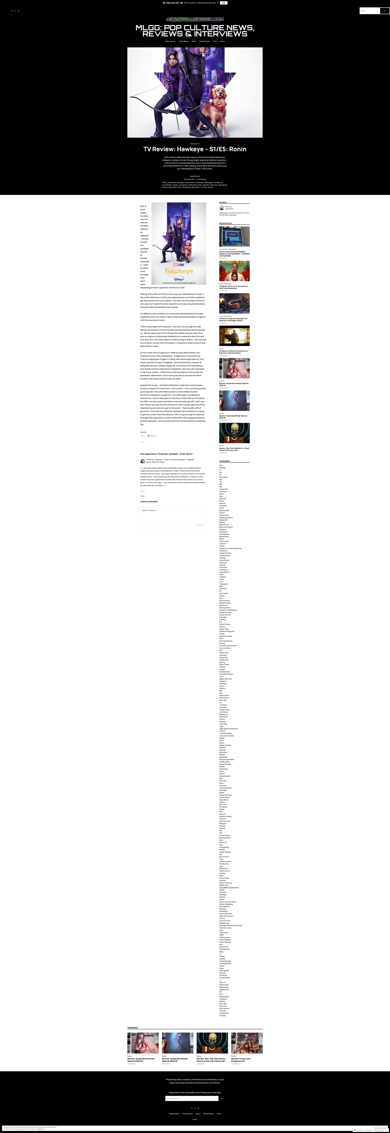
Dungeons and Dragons (228, 610)
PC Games (223, 807)
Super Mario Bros (225, 913)
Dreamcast (223, 605)
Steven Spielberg (226, 904)
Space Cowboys (225, 883)
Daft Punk (223, 588)
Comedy (222, 558)
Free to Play (223, 652)
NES (221, 778)
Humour (222, 688)
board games (224, 534)
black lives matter (226, 527)
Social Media (224, 878)
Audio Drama (224, 515)
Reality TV (223, 842)
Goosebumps (224, 672)
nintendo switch (225, 788)
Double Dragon (225, 603)
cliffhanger (208, 182)
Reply (142, 496)
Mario (221, 740)
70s (220, 482)
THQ (221, 930)
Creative (222, 577)
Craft (221, 574)
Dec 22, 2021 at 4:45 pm (155, 462)
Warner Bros (224, 985)
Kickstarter (223, 717)
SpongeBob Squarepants (229, 887)
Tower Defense (225, 942)
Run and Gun (224, 856)
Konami (222, 719)
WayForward (224, 987)
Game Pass (223, 657)
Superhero (195, 187)
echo (200, 185)
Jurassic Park (224, 709)
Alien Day (222, 498)
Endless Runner (225, 612)
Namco (222, 773)
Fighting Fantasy (225, 636)
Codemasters (224, 555)
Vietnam (222, 973)
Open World (223, 800)
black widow (190, 182)
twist (205, 187)
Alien (221, 496)
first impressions (225, 641)
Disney (222, 596)
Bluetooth (223, 532)
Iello (221, 693)
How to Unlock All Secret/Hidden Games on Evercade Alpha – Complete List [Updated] (234, 254)
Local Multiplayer (225, 733)
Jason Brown (195, 176)
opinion (222, 802)
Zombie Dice (224, 1013)
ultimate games (225, 961)
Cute (221, 581)
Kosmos (222, 721)
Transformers (224, 949)
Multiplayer (223, 769)
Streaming (186, 187)
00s (220, 465)
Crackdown (223, 570)
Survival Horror (225, 920)
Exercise (222, 619)
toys (221, 944)
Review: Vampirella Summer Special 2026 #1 (234, 384)
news (221, 783)
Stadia (221, 890)
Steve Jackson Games (227, 902)
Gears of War (224, 664)
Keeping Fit (223, 714)
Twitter (222, 956)
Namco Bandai (224, 776)
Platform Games (225, 816)
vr (220, 980)
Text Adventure (225, 928)
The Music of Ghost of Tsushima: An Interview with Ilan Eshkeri (233, 352)
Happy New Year (225, 679)
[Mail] (12, 11)
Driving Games (224, 607)
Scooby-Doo (224, 864)
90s (220, 486)
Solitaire (222, 880)
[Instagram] (18, 11)
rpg (220, 854)
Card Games (224, 541)
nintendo (222, 785)
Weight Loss (224, 989)
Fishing (222, 643)
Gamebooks (224, 660)
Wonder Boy (224, 996)
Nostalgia (223, 790)
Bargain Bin (223, 520)
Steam (221, 899)
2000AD (222, 468)
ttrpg (221, 951)
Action (164, 182)
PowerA (222, 826)
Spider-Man (223, 885)
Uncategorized (225, 963)
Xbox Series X (224, 1008)
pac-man (222, 804)
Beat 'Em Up (224, 524)
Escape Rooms (225, 615)
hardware (222, 683)
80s (220, 484)
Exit (220, 622)
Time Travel (223, 932)
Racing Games (224, 838)
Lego (221, 726)
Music (221, 284)
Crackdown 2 (224, 572)
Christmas (199, 182)
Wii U (221, 994)
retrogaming (223, 249)
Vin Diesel (223, 975)
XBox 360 (222, 1004)
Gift (223, 3)
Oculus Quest (224, 797)
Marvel (164, 187)
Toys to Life (223, 947)
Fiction (222, 634)
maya (170, 187)
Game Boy (223, 655)
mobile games (224, 762)
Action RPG (223, 489)
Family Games (224, 624)
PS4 (220, 833)
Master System (225, 745)
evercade (223, 617)
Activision (223, 491)
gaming (222, 662)
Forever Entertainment (228, 645)
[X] (15, 11)
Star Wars (223, 894)
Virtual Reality (224, 977)
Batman (222, 522)
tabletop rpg (224, 923)
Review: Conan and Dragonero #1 (240, 1059)
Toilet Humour (224, 937)
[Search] (384, 11)
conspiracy (183, 185)
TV (198, 144)
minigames (223, 757)
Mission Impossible (226, 759)
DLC (221, 598)
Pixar (221, 811)
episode (206, 185)
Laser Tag (223, 724)
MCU (175, 187)
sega (221, 866)
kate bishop (222, 185)
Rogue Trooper (225, 852)
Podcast (222, 819)
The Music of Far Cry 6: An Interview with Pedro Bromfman (233, 287)
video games (232, 249)
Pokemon (223, 823)
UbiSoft (222, 959)
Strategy (222, 909)
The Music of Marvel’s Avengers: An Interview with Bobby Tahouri (233, 320)
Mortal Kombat (225, 764)
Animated (223, 505)
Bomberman (224, 536)
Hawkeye (213, 185)
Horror (221, 686)
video (221, 968)
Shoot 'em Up (224, 871)
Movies (222, 766)
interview (223, 700)
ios (220, 702)
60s (220, 479)
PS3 (220, 830)
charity (222, 546)
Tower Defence (225, 940)
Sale (221, 859)
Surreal (222, 918)
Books (221, 539)
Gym (221, 676)
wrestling (223, 999)
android (222, 503)
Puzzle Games (224, 835)
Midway (222, 754)
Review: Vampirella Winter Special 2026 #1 (233, 417)
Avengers (180, 182)
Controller (223, 567)
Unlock (222, 966)
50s (220, 472)
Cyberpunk (223, 584)
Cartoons (223, 543)
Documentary (224, 600)
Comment (199, 525)
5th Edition (223, 477)
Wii (220, 992)
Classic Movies (225, 553)
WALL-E (222, 982)
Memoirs (222, 747)
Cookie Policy (40, 1129)
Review (193, 144)
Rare (221, 840)
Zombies (222, 1015)
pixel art (222, 814)
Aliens (221, 501)
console (222, 565)
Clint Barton (218, 182)
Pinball (221, 809)
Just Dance (223, 712)
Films (221, 638)
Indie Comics (224, 695)
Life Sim (222, 731)
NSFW (221, 792)
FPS (220, 650)
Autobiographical (226, 517)
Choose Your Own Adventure (230, 548)
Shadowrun (223, 868)
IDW (220, 690)
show (179, 187)
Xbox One (223, 1006)
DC (220, 591)
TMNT (221, 935)
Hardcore (222, 681)
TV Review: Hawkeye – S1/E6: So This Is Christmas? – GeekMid (170, 459)
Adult (221, 494)
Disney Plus (192, 185)
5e (220, 475)
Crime (221, 579)
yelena (210, 187)
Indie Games (224, 698)
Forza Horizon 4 (225, 648)
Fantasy (222, 626)
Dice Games (223, 593)
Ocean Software (225, 795)
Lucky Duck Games (226, 736)
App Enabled (224, 510)
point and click (224, 821)
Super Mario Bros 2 (226, 916)
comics (175, 185)
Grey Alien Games (226, 674)
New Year (222, 781)
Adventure (172, 182)
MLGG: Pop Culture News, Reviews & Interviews (195, 30)
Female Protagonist (226, 631)
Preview (222, 828)
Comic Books (167, 185)
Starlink (222, 897)
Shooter (222, 873)
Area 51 (222, 513)
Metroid (222, 750)
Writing (222, 1001)
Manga (222, 738)
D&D (221, 586)
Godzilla (222, 667)
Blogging (222, 529)
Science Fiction (225, 861)
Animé (221, 508)
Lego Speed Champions (228, 728)
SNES (221, 875)
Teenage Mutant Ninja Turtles (230, 925)
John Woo (223, 707)
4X (220, 470)
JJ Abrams (223, 705)
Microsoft (223, 752)
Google (222, 669)
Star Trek (222, 892)
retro (221, 845)
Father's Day (224, 629)
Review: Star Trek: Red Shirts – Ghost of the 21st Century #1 (234, 449)
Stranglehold (224, 906)
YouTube (222, 1011)
